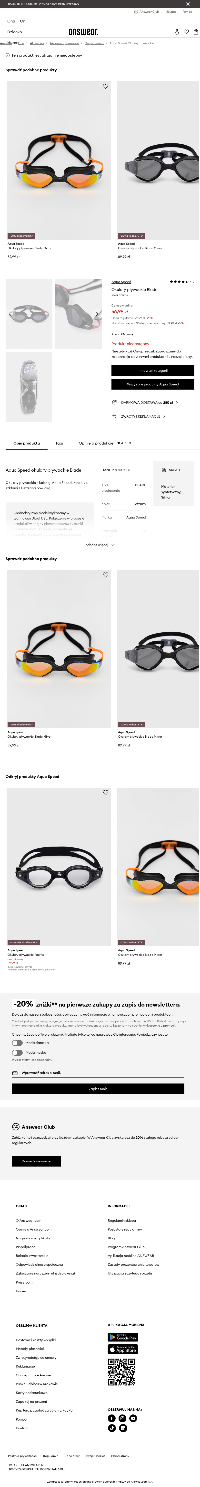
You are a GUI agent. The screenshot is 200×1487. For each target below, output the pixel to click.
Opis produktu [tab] (26, 443)
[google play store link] (31, 1362)
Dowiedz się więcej (36, 1161)
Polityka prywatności (22, 1481)
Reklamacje (135, 1255)
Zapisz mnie (98, 1089)
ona (11, 21)
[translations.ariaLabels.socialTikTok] (20, 1453)
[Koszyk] (196, 32)
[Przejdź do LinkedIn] (31, 1453)
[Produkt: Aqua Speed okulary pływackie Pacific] (59, 867)
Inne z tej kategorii (153, 370)
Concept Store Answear (145, 1263)
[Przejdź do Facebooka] (20, 1444)
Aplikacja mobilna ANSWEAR (85, 1257)
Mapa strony (120, 1481)
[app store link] (31, 1374)
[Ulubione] (186, 32)
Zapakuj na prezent (141, 1294)
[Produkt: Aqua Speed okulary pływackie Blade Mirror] (59, 160)
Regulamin (50, 1481)
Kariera (22, 1299)
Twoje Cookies (95, 1481)
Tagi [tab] (59, 443)
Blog (74, 1238)
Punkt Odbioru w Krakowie (139, 1274)
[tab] (105, 443)
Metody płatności (140, 1233)
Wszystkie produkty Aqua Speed (153, 384)
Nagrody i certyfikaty (33, 1238)
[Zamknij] (188, 4)
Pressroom (24, 1290)
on (22, 21)
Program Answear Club (89, 1247)
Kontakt (132, 1324)
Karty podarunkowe (142, 1285)
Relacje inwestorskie (32, 1255)
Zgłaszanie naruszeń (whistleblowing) (32, 1279)
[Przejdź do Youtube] (41, 1444)
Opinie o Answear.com (33, 1229)
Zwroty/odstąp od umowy (140, 1244)
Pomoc (131, 1315)
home (12, 42)
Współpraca (26, 1247)
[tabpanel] (100, 500)
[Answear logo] (83, 32)
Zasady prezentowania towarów (89, 1270)
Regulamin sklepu (85, 1220)
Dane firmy (72, 1481)
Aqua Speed (121, 282)
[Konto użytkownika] (177, 32)
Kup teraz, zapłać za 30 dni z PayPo (145, 1305)
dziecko (14, 31)
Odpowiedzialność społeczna (31, 1266)
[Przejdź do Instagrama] (30, 1444)
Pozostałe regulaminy (88, 1229)
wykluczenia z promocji (159, 1025)
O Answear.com (28, 1220)
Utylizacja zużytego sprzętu (86, 1283)
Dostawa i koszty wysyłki (139, 1222)
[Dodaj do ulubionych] (105, 86)
